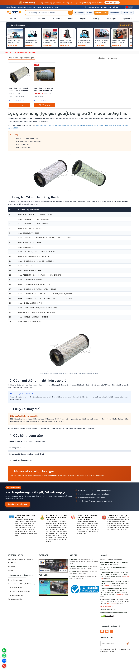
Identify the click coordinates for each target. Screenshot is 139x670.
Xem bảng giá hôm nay (17, 504)
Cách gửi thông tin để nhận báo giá (28, 141)
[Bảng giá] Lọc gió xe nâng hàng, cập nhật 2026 (87, 125)
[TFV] (15, 12)
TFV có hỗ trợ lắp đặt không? (20, 460)
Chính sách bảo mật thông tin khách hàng (21, 584)
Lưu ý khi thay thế (22, 144)
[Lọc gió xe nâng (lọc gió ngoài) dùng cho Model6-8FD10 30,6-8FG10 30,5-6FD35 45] (19, 74)
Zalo (90, 12)
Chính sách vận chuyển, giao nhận (19, 591)
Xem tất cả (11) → (126, 25)
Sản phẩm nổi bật (17, 25)
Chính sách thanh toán (15, 587)
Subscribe (127, 643)
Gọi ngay (80, 12)
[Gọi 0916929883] (4, 666)
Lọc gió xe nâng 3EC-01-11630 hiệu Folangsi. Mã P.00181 (44, 89)
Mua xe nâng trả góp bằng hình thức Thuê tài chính (56, 518)
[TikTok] (119, 7)
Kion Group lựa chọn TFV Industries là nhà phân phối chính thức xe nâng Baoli (84, 561)
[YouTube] (117, 7)
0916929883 (106, 7)
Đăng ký (10, 570)
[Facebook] (114, 7)
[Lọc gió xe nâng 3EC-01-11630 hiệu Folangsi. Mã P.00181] (44, 74)
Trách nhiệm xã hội (117, 516)
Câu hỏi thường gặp (23, 147)
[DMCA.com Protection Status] (107, 616)
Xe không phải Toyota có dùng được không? (26, 454)
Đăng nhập (128, 12)
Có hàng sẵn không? (17, 448)
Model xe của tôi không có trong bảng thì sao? (27, 441)
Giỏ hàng (115, 12)
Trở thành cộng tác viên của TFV (25, 517)
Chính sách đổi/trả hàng (15, 595)
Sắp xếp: (101, 58)
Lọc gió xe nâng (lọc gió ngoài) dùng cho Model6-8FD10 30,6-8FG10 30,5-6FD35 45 (19, 89)
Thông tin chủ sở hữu (15, 599)
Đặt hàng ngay (44, 105)
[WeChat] (4, 650)
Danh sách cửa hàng (51, 7)
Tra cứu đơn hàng (92, 7)
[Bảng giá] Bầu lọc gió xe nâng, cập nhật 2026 (52, 125)
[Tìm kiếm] (70, 13)
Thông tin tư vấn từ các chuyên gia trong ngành (87, 518)
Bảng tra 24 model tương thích (27, 138)
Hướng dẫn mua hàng (15, 580)
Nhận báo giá (102, 12)
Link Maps (106, 578)
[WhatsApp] (4, 655)
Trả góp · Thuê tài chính (17, 101)
